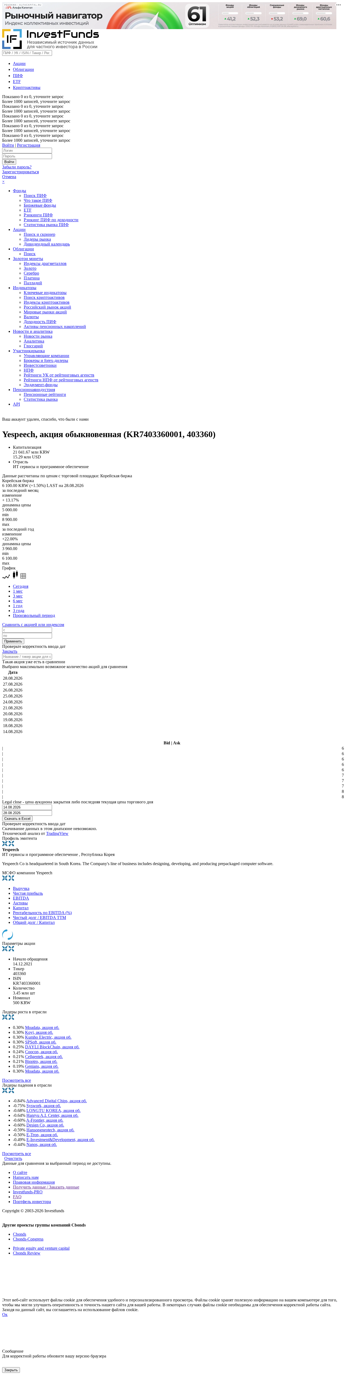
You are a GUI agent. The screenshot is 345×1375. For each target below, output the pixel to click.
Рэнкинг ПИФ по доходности (51, 219)
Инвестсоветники (40, 365)
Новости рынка (38, 336)
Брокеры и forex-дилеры (46, 360)
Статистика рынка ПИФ (46, 224)
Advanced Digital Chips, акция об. (56, 1100)
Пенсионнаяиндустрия (34, 389)
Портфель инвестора (32, 1201)
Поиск (30, 253)
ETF (17, 81)
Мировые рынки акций (45, 312)
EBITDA (21, 898)
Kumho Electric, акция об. (48, 1037)
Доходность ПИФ (40, 321)
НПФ (29, 370)
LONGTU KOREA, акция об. (53, 1110)
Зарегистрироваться (20, 172)
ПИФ (18, 75)
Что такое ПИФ (38, 200)
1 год (17, 605)
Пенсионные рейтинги (45, 394)
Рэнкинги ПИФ (38, 215)
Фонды (19, 190)
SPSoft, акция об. (40, 1042)
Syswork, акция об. (43, 1105)
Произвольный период (34, 615)
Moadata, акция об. (42, 1027)
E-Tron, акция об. (42, 1134)
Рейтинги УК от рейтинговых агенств (59, 375)
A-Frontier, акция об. (44, 1120)
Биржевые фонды (40, 205)
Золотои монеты (28, 258)
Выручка (21, 888)
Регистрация (28, 145)
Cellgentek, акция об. (44, 1056)
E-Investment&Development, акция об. (60, 1139)
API (16, 404)
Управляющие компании (46, 355)
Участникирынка (29, 350)
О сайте (20, 1172)
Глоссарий (33, 346)
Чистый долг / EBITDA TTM (39, 917)
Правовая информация (34, 1182)
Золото (30, 268)
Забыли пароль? (17, 167)
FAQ (17, 1196)
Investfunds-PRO (28, 1192)
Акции (19, 63)
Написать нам (26, 1177)
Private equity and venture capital (41, 1248)
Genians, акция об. (41, 1066)
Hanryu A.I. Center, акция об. (52, 1115)
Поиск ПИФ (35, 195)
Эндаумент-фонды (41, 384)
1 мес (18, 591)
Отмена (9, 176)
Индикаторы (24, 287)
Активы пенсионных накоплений (55, 326)
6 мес (18, 601)
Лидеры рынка (37, 239)
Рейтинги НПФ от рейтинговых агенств (61, 380)
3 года (18, 610)
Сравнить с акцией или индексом (33, 624)
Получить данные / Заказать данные (46, 1187)
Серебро (31, 273)
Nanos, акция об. (41, 1144)
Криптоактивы (26, 87)
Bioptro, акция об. (41, 1061)
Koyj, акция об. (39, 1032)
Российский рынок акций (47, 307)
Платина (32, 278)
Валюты (31, 317)
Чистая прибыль (28, 893)
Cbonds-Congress (28, 1239)
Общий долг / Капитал (34, 922)
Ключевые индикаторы (45, 292)
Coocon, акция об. (41, 1051)
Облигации (23, 69)
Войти (8, 145)
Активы (20, 903)
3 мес (18, 596)
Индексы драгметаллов (45, 263)
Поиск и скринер (39, 234)
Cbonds (19, 1234)
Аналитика (34, 341)
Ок (5, 1314)
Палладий (33, 283)
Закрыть (9, 651)
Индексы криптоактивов (47, 302)
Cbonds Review (26, 1253)
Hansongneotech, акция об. (50, 1130)
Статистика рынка (41, 399)
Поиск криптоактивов (44, 297)
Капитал (21, 908)
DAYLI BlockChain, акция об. (52, 1047)
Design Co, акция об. (45, 1125)
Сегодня (20, 586)
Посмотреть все (16, 1080)
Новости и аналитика (33, 331)
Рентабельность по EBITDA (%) (42, 912)
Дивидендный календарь (47, 244)
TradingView (57, 833)
